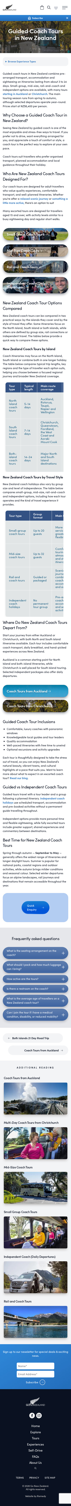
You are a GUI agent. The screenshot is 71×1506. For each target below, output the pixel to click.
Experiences (35, 1444)
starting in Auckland (15, 94)
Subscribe (32, 1382)
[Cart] (42, 7)
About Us (35, 1463)
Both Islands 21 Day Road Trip (30, 1038)
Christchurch (39, 94)
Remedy (41, 1496)
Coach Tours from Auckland (41, 1050)
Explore (35, 1432)
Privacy (34, 1477)
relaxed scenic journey (34, 198)
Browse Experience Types (22, 61)
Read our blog (19, 778)
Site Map (50, 1477)
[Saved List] (56, 7)
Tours (35, 1438)
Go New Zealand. (39, 1486)
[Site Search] (49, 7)
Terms (20, 1477)
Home (35, 1426)
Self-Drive (35, 1450)
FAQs (35, 1456)
